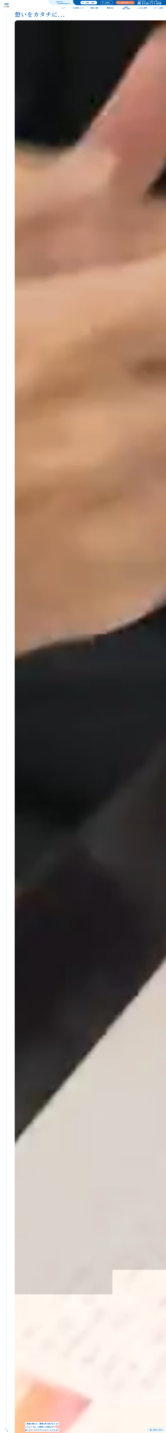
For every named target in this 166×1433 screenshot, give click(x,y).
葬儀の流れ (110, 8)
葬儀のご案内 (94, 8)
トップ (63, 8)
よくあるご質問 (142, 8)
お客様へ (126, 7)
